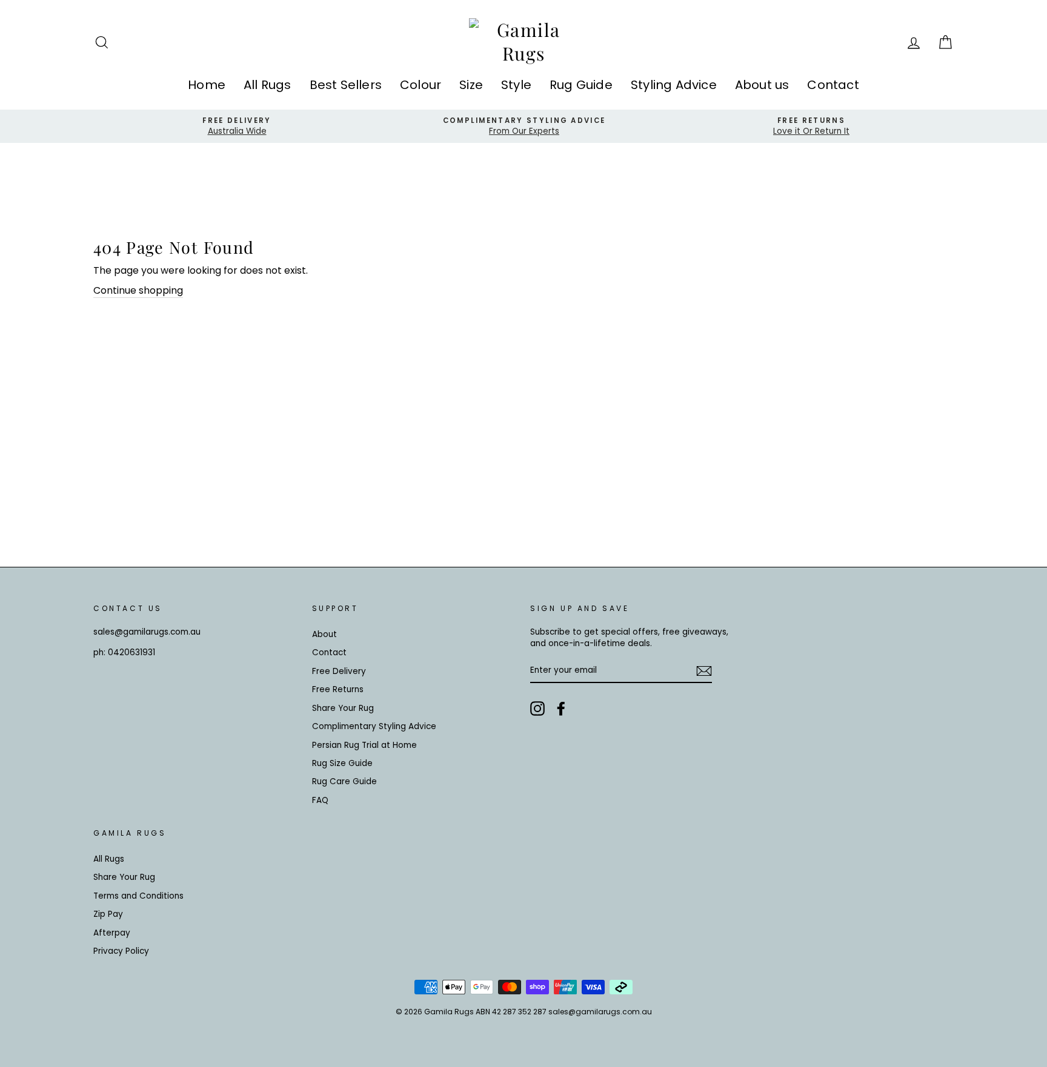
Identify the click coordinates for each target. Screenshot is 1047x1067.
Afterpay (111, 933)
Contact (833, 84)
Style (516, 84)
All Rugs (267, 84)
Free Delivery (339, 671)
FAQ (320, 800)
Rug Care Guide (344, 781)
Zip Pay (108, 914)
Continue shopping (138, 290)
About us (762, 84)
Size (471, 84)
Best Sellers (346, 84)
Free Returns (338, 689)
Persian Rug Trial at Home (364, 745)
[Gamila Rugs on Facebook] (561, 708)
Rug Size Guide (342, 763)
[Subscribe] (704, 671)
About (324, 634)
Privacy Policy (121, 951)
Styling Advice (674, 84)
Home (206, 84)
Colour (420, 84)
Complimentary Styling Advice (374, 726)
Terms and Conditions (138, 896)
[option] (237, 126)
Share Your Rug (343, 708)
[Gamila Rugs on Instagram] (537, 708)
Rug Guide (581, 84)
